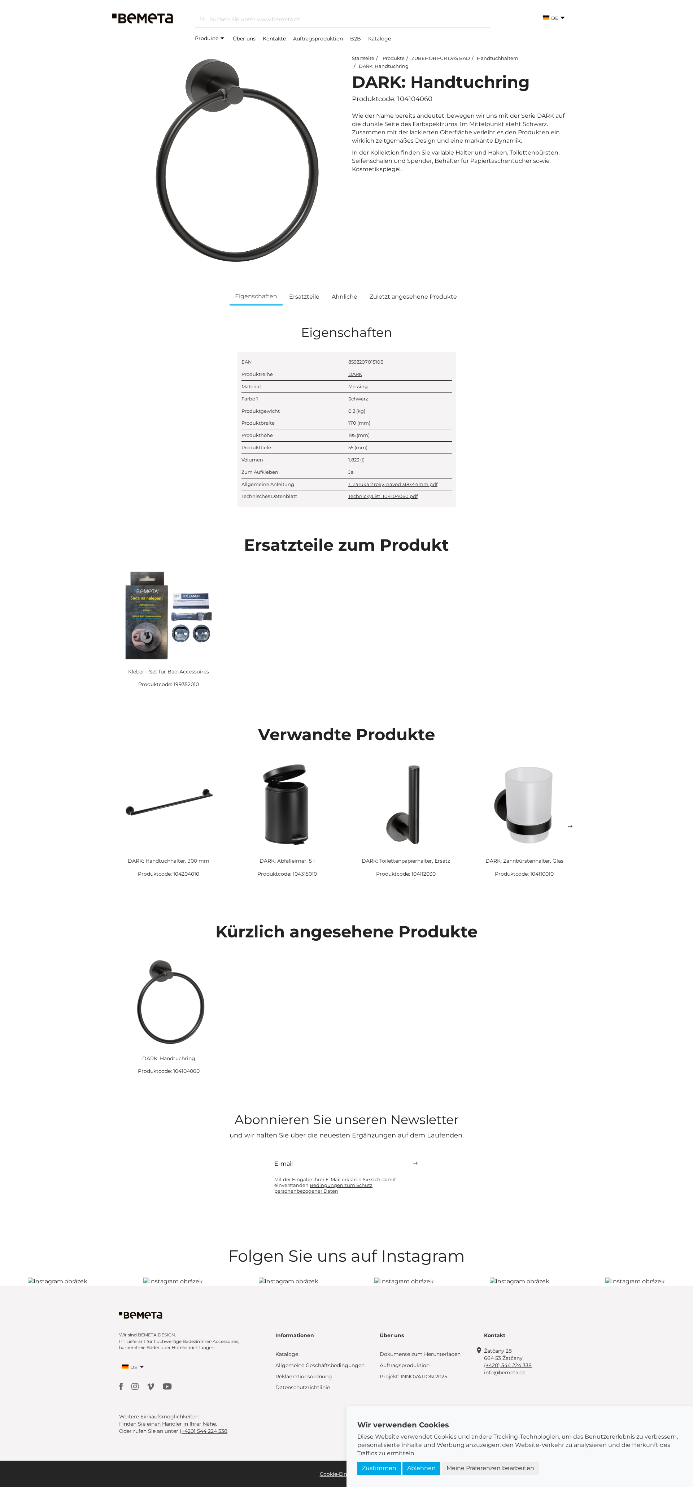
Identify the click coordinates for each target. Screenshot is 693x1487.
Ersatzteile (304, 296)
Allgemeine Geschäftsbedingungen (320, 1365)
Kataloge (379, 38)
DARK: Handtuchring (384, 66)
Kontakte (274, 38)
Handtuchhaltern (497, 58)
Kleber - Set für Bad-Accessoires (168, 671)
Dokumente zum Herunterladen (420, 1354)
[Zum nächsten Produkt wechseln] (570, 826)
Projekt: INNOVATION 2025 (413, 1376)
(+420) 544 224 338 (508, 1365)
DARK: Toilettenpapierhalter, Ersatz (406, 861)
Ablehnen (421, 1468)
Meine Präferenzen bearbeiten (490, 1468)
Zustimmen (379, 1468)
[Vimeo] (151, 1386)
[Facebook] (121, 1386)
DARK (355, 374)
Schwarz (358, 399)
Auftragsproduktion (318, 38)
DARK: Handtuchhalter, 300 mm (168, 861)
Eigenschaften (256, 296)
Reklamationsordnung (303, 1376)
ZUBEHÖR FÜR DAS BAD (440, 58)
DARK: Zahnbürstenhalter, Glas (524, 861)
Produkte (207, 38)
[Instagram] (135, 1386)
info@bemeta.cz (504, 1372)
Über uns (244, 38)
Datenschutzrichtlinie (302, 1387)
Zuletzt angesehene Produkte (413, 296)
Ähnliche (344, 296)
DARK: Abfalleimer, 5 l (287, 861)
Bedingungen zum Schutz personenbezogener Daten (323, 1188)
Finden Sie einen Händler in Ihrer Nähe (167, 1424)
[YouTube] (167, 1386)
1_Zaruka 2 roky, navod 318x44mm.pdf (392, 484)
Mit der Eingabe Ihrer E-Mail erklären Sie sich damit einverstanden (335, 1185)
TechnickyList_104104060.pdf (383, 496)
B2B (355, 38)
